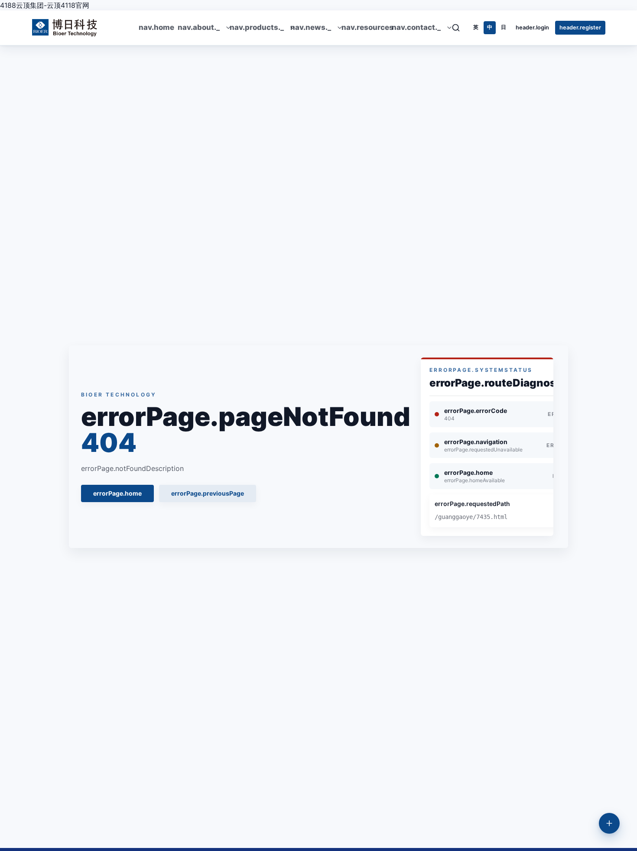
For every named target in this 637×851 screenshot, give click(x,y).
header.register (580, 27)
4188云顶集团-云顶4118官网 (44, 5)
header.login (532, 27)
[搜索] (458, 27)
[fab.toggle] (609, 823)
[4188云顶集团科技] (65, 27)
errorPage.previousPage (207, 493)
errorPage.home (117, 493)
